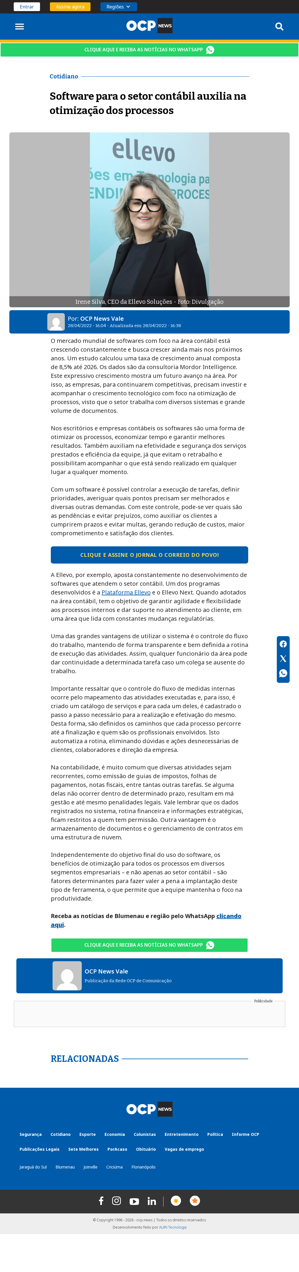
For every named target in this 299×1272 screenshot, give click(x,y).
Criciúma (114, 1167)
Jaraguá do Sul (33, 1167)
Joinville (91, 1167)
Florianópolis (143, 1167)
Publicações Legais (40, 1149)
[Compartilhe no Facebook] (283, 645)
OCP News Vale (102, 318)
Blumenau (65, 1167)
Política (215, 1134)
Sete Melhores (83, 1149)
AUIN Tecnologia (173, 1227)
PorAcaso (117, 1149)
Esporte (87, 1134)
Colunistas (145, 1134)
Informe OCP (245, 1134)
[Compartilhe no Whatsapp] (283, 674)
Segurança (31, 1134)
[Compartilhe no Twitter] (283, 659)
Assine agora (70, 6)
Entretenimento (182, 1134)
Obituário (146, 1149)
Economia (115, 1134)
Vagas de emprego (184, 1149)
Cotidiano (61, 1134)
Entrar (27, 6)
